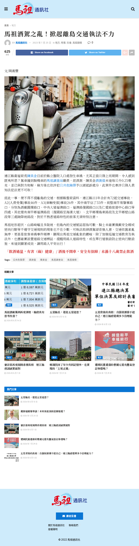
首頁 (6, 25)
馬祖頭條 (77, 42)
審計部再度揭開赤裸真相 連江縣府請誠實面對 (45, 425)
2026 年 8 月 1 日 (13, 373)
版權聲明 (53, 529)
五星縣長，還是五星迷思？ (65, 312)
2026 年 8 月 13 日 (58, 317)
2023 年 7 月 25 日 (42, 42)
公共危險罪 (68, 185)
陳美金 (32, 175)
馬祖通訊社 (21, 42)
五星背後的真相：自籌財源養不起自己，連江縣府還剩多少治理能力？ (115, 316)
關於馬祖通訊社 (56, 525)
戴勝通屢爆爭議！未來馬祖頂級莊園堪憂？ (43, 411)
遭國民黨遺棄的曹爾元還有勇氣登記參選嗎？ (44, 439)
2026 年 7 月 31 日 (58, 373)
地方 (14, 25)
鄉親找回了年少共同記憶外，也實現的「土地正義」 (70, 366)
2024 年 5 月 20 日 (30, 416)
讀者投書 (71, 516)
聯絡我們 (73, 525)
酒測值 (100, 180)
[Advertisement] (69, 475)
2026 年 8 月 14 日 (13, 321)
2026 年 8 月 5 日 (103, 324)
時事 (63, 42)
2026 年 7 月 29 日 (103, 373)
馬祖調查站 (55, 180)
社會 (69, 42)
